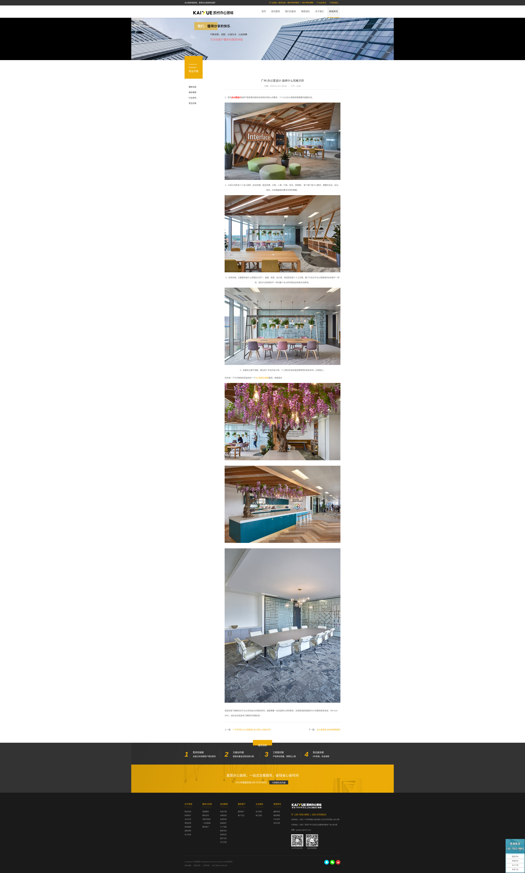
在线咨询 (322, 3)
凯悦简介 (188, 815)
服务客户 (205, 827)
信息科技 (223, 819)
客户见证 (241, 815)
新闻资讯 (333, 11)
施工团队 (259, 815)
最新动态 (192, 87)
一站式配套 (206, 823)
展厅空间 (223, 838)
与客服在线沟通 (278, 782)
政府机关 (223, 835)
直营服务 (205, 812)
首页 (264, 11)
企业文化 (188, 819)
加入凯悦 (188, 835)
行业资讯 (192, 98)
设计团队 (259, 812)
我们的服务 (290, 11)
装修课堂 (192, 92)
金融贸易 (223, 815)
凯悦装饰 (213, 12)
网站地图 (188, 866)
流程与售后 (206, 819)
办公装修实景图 (262, 378)
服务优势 (205, 815)
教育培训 (223, 831)
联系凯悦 (188, 812)
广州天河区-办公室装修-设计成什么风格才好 (252, 730)
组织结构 (188, 831)
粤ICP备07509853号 (219, 866)
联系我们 (334, 3)
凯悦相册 (188, 827)
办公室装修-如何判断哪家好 (328, 730)
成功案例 (275, 11)
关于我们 (319, 11)
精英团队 (305, 11)
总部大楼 (223, 812)
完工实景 (223, 842)
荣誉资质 (188, 823)
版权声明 (197, 866)
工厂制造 (223, 827)
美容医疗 (223, 823)
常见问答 (192, 103)
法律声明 (206, 866)
